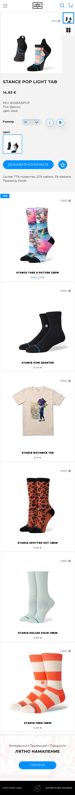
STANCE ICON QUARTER (38, 362)
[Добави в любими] (62, 164)
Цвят (6, 132)
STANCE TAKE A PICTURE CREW (37, 272)
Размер (8, 121)
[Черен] (13, 144)
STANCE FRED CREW (37, 723)
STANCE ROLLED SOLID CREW (38, 632)
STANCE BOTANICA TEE (38, 452)
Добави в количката (28, 164)
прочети (37, 765)
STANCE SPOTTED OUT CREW (38, 542)
